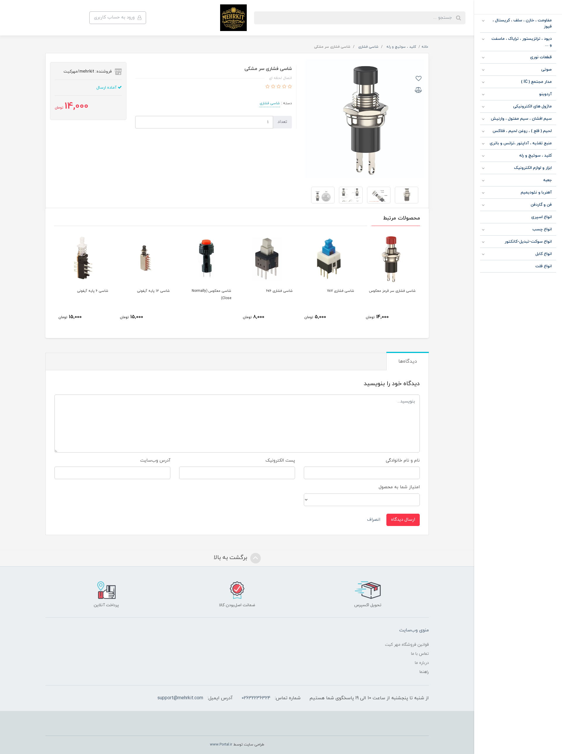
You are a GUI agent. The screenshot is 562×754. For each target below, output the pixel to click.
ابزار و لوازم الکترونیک (533, 168)
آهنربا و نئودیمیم (536, 192)
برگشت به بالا (231, 557)
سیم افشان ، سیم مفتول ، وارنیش (521, 118)
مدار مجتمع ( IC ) (536, 82)
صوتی (546, 69)
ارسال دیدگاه (403, 520)
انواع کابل (543, 254)
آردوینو (545, 94)
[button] (289, 87)
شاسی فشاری (270, 103)
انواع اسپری (541, 217)
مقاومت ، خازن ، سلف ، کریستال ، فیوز (522, 23)
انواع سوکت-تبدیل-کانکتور (528, 241)
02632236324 (255, 698)
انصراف (373, 520)
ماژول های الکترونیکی (532, 106)
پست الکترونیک (280, 460)
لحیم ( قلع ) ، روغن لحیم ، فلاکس (522, 131)
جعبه (547, 180)
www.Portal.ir (221, 744)
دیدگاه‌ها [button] (407, 361)
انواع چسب (542, 229)
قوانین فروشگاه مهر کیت (407, 644)
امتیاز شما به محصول (399, 487)
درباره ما (422, 663)
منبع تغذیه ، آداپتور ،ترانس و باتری (521, 143)
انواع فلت (543, 266)
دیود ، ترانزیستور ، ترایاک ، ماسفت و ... (521, 42)
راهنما (424, 672)
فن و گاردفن (541, 205)
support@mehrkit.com (180, 698)
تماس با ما (420, 654)
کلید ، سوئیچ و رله (535, 155)
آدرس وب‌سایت (155, 460)
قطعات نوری (541, 57)
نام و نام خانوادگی (403, 460)
